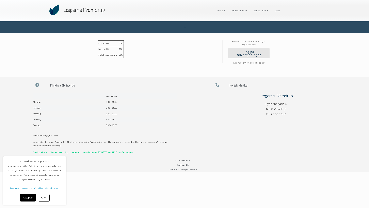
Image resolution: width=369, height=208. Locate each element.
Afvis (44, 197)
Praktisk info (259, 10)
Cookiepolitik (183, 165)
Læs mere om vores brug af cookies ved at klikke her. (34, 188)
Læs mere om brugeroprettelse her (248, 63)
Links (277, 10)
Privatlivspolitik (182, 160)
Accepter (28, 197)
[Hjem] (185, 27)
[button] (249, 53)
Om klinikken (237, 10)
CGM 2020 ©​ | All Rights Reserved (183, 170)
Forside (221, 10)
